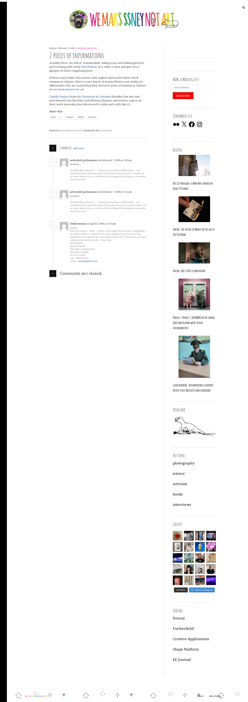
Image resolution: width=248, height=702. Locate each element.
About (200, 696)
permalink (106, 130)
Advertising (215, 696)
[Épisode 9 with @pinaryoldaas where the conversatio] (200, 547)
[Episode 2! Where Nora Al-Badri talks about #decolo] (189, 569)
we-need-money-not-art (68, 89)
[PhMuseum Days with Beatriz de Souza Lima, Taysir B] (200, 569)
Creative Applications (191, 639)
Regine (53, 48)
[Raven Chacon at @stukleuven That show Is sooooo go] (178, 558)
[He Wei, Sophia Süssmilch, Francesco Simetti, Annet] (189, 547)
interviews (182, 505)
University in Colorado (96, 96)
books (178, 494)
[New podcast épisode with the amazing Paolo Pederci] (200, 558)
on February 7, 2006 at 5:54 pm (115, 192)
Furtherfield (183, 629)
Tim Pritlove (89, 66)
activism (180, 484)
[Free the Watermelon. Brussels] (200, 580)
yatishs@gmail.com (87, 261)
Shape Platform (186, 649)
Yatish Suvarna (78, 223)
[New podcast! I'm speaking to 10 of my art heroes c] (211, 569)
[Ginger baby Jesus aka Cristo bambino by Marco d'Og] (178, 580)
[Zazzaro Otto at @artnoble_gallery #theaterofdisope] (178, 569)
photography (183, 463)
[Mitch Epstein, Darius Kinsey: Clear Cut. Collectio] (189, 536)
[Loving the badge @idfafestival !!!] (178, 536)
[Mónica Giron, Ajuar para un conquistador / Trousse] (189, 580)
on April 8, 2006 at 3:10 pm (102, 223)
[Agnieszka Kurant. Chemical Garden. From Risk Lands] (189, 558)
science (179, 474)
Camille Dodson (59, 96)
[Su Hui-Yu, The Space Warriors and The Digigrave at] (211, 580)
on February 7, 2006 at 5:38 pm (115, 160)
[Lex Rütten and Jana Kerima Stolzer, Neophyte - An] (200, 536)
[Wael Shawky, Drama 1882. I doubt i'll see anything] (211, 536)
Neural (179, 618)
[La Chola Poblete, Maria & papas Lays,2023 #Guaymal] (211, 558)
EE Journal (182, 660)
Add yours (78, 148)
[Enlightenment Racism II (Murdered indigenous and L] (178, 547)
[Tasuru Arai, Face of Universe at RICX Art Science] (211, 547)
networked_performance (84, 160)
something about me (86, 48)
